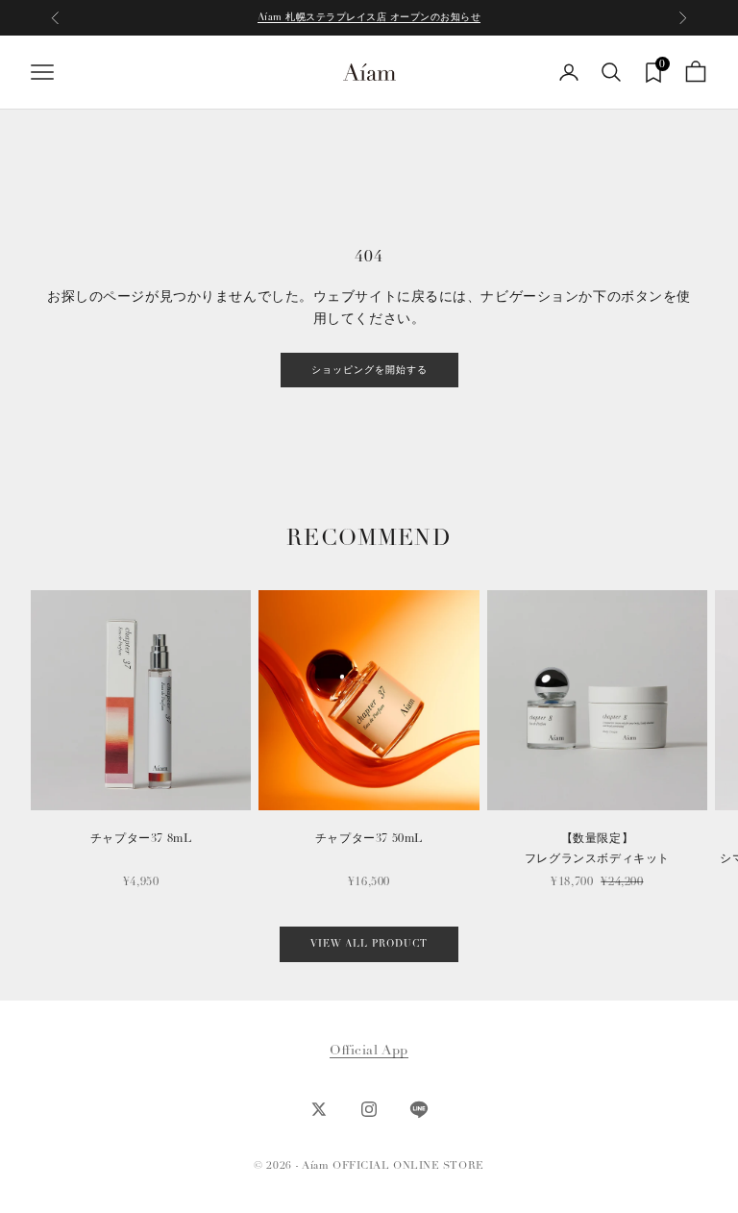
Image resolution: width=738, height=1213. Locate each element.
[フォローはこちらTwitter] (319, 1109)
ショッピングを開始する (369, 370)
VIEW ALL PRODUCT (369, 944)
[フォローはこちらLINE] (419, 1109)
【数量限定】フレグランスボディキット (597, 848)
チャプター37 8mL (141, 838)
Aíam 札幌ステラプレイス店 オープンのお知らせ (369, 17)
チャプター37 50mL (369, 838)
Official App (369, 1050)
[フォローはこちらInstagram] (369, 1109)
